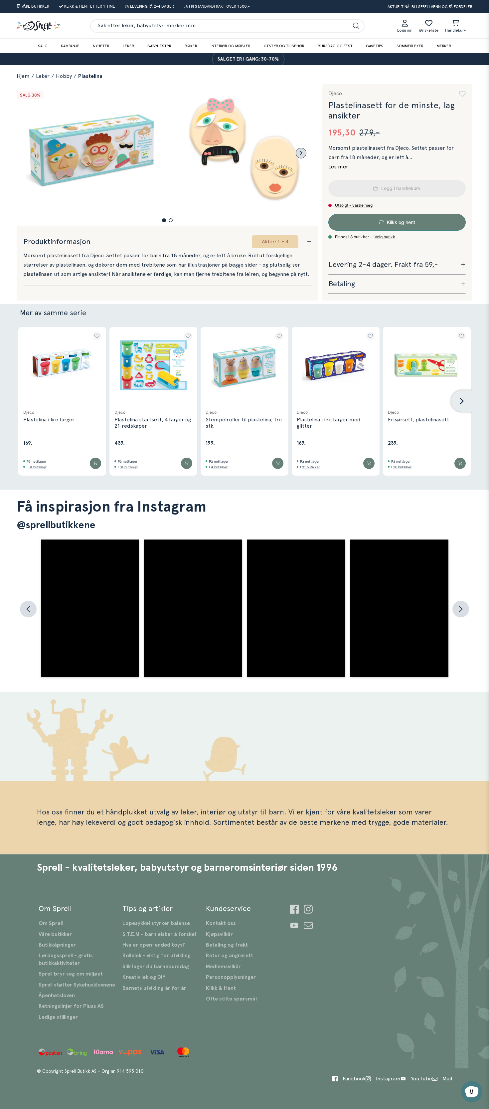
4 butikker (219, 467)
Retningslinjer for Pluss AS (71, 1006)
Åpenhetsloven (57, 995)
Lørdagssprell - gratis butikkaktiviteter (66, 959)
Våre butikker (55, 934)
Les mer (338, 166)
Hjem (23, 76)
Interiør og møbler (230, 46)
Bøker (191, 46)
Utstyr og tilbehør (284, 46)
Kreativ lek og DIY (143, 977)
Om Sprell (51, 923)
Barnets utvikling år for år (154, 988)
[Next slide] (301, 153)
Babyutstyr (159, 46)
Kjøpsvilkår (219, 934)
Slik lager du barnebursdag (155, 966)
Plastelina (90, 76)
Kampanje (70, 46)
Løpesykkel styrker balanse (156, 923)
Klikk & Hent (221, 988)
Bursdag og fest (335, 46)
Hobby (64, 76)
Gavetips (374, 46)
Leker (128, 46)
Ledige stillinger (58, 1017)
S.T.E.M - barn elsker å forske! (159, 934)
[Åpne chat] (471, 1091)
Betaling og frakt (227, 945)
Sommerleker (410, 46)
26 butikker (402, 467)
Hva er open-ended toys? (153, 945)
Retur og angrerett (229, 955)
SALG (43, 46)
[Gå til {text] (294, 910)
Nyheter (101, 46)
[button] (164, 220)
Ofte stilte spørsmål (231, 998)
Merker (444, 46)
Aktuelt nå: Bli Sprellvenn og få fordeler (430, 7)
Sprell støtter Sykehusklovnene (77, 985)
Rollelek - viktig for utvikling (156, 955)
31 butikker (38, 467)
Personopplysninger (231, 977)
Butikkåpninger (57, 945)
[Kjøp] (95, 463)
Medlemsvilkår (223, 966)
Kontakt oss (221, 923)
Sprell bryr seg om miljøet (71, 974)
